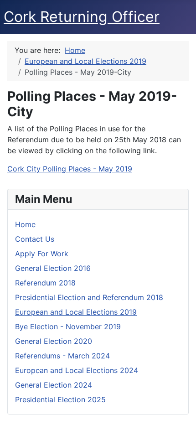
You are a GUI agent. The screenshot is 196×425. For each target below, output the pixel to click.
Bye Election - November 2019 (68, 326)
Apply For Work (41, 253)
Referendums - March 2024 (62, 355)
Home (25, 224)
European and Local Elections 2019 (76, 311)
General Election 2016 (53, 268)
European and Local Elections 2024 (76, 370)
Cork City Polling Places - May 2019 (69, 168)
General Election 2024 (53, 384)
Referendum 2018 (45, 282)
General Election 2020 (53, 341)
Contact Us (34, 239)
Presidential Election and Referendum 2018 (89, 297)
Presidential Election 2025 (60, 399)
